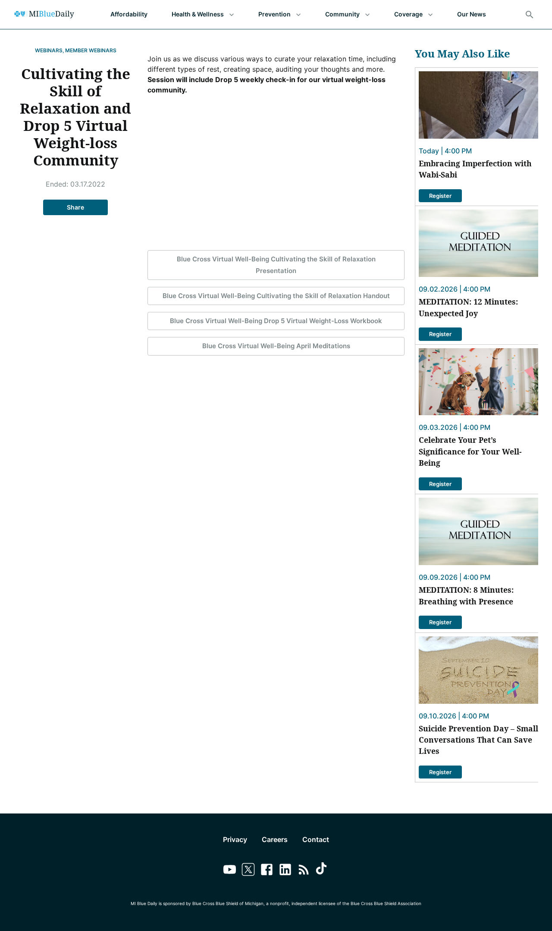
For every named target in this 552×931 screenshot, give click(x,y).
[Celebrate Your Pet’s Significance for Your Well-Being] (478, 382)
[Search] (529, 14)
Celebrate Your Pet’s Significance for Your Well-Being (470, 451)
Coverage (408, 14)
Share (75, 207)
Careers (275, 839)
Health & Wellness (198, 14)
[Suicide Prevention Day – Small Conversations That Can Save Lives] (478, 670)
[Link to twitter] (248, 871)
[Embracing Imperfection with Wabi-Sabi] (478, 105)
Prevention (274, 14)
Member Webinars (90, 50)
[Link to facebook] (266, 871)
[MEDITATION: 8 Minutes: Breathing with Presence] (478, 531)
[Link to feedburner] (303, 871)
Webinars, (49, 50)
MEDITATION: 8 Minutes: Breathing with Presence (466, 595)
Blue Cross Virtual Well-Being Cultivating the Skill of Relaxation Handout (276, 296)
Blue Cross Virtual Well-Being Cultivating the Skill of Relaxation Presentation (276, 264)
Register (440, 195)
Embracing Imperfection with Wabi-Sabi (475, 169)
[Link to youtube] (229, 871)
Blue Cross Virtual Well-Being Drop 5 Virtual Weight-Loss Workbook (276, 321)
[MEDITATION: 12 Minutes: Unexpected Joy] (478, 243)
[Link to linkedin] (285, 871)
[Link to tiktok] (322, 871)
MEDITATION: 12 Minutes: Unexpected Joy (468, 307)
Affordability (128, 14)
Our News (471, 14)
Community (342, 14)
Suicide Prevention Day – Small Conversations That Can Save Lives (478, 739)
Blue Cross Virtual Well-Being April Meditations (276, 346)
